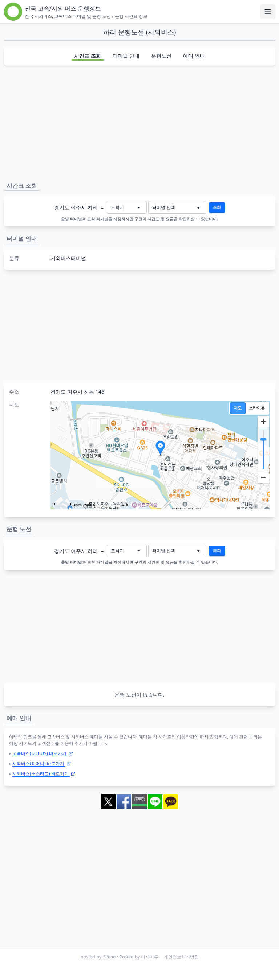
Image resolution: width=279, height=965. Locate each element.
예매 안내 (194, 55)
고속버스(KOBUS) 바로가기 (40, 753)
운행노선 (161, 55)
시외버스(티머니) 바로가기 (38, 763)
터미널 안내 (126, 55)
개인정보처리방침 (181, 957)
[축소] (263, 477)
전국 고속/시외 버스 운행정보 (63, 8)
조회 (217, 207)
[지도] (238, 408)
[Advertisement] (139, 122)
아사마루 (149, 957)
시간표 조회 (87, 55)
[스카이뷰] (257, 408)
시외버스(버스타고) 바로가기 (41, 774)
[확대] (263, 421)
